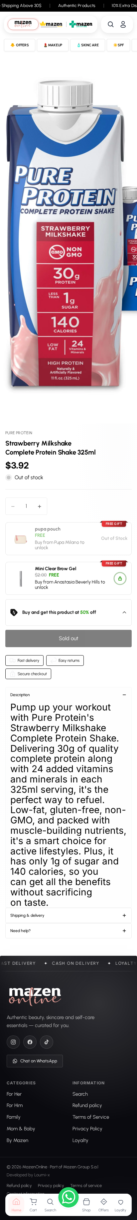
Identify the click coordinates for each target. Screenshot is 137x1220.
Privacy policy (51, 1185)
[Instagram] (13, 1042)
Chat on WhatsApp (38, 1061)
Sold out (68, 638)
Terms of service (86, 1185)
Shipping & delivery (27, 915)
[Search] (111, 24)
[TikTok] (46, 1042)
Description (20, 694)
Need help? (20, 930)
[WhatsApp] (68, 1198)
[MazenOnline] (35, 997)
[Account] (123, 24)
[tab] (23, 24)
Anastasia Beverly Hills (77, 582)
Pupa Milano (66, 542)
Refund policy (19, 1185)
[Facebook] (30, 1042)
